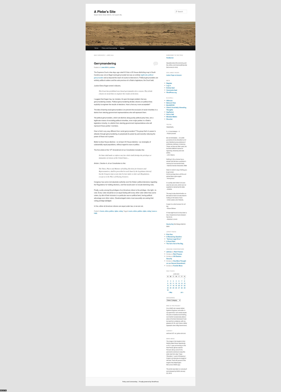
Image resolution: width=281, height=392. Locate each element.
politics (111, 211)
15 (184, 283)
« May (170, 292)
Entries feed (170, 88)
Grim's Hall (170, 114)
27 (179, 288)
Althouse (169, 100)
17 (170, 286)
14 (182, 283)
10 (170, 283)
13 (179, 283)
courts (130, 211)
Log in (168, 85)
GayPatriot (170, 112)
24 (170, 288)
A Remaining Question (174, 237)
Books (122, 48)
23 (168, 288)
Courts (102, 211)
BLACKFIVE (170, 105)
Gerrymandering (105, 63)
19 (176, 286)
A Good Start (170, 241)
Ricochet (169, 119)
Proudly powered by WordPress (149, 382)
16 (168, 286)
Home (96, 48)
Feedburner (170, 58)
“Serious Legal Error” (173, 239)
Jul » (182, 292)
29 (184, 288)
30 (168, 290)
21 (182, 286)
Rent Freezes (178, 252)
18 (173, 286)
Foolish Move (177, 266)
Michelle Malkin (171, 117)
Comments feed (171, 90)
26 (176, 288)
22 (184, 286)
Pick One (169, 234)
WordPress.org (171, 92)
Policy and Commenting (109, 48)
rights (116, 211)
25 (173, 288)
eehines (112, 67)
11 (173, 283)
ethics (107, 211)
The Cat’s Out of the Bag (174, 243)
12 (176, 283)
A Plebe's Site (105, 11)
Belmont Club (171, 103)
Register (169, 83)
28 (182, 288)
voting (121, 211)
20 (179, 286)
